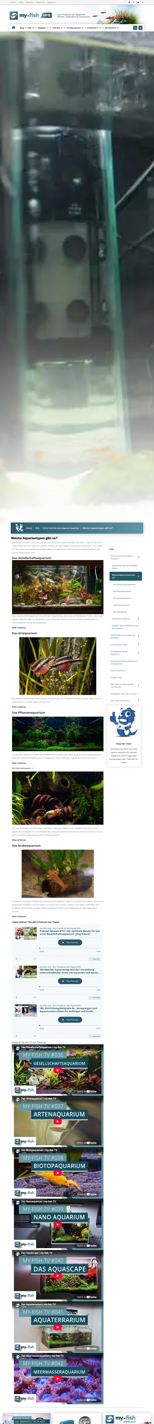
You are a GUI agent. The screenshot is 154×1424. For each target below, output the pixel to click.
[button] (139, 557)
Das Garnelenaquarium (122, 598)
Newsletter (30, 2)
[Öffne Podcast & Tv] (100, 27)
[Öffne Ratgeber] (48, 27)
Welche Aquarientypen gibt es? (123, 576)
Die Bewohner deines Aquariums (119, 652)
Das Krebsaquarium (121, 605)
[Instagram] (133, 2)
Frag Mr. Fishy (116, 677)
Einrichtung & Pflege (119, 644)
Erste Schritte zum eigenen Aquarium (61, 528)
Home (29, 528)
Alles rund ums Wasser (120, 700)
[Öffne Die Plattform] (118, 27)
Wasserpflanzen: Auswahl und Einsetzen (123, 636)
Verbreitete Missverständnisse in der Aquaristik (124, 662)
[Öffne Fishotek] (62, 27)
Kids (37, 528)
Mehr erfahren (19, 627)
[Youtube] (138, 2)
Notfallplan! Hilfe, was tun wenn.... (124, 694)
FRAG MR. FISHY (124, 744)
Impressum (51, 2)
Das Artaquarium (120, 612)
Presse (21, 2)
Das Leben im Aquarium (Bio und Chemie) (122, 685)
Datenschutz (40, 2)
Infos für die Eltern (118, 670)
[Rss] (142, 2)
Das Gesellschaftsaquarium (124, 584)
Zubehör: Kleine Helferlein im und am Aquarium (125, 626)
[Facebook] (129, 2)
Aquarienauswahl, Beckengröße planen (124, 566)
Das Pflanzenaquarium (122, 591)
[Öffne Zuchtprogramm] (82, 27)
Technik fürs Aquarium (121, 618)
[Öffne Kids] (33, 27)
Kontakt (13, 2)
